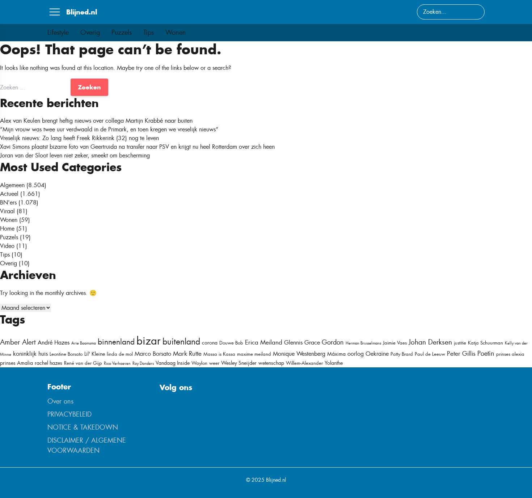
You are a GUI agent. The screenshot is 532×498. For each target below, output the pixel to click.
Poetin (485, 353)
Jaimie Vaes (395, 343)
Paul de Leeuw (430, 354)
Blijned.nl (81, 12)
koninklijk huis (30, 354)
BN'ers (8, 202)
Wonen (175, 32)
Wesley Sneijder (239, 363)
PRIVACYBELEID (69, 414)
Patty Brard (401, 354)
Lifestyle (58, 32)
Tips (148, 32)
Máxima (336, 354)
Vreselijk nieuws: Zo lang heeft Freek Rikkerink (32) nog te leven (79, 138)
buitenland (181, 341)
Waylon (199, 363)
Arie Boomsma (83, 343)
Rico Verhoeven (117, 363)
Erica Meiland (263, 342)
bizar (148, 341)
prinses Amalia (16, 363)
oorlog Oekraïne (368, 354)
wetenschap (271, 363)
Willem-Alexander (304, 363)
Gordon (333, 342)
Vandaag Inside (173, 363)
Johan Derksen (430, 342)
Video (7, 246)
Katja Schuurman (485, 343)
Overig (90, 32)
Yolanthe (334, 363)
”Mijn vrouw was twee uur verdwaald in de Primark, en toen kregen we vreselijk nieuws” (109, 129)
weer (214, 363)
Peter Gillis (461, 354)
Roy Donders (143, 363)
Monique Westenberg (299, 354)
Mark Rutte (187, 354)
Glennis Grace (302, 342)
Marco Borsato (153, 354)
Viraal (7, 211)
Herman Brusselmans (363, 343)
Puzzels (121, 32)
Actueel (9, 194)
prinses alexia (510, 354)
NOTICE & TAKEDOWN (82, 427)
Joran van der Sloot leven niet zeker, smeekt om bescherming (75, 155)
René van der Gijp (83, 363)
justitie (460, 343)
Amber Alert (18, 342)
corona (210, 342)
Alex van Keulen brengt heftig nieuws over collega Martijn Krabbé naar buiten (96, 120)
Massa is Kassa (219, 354)
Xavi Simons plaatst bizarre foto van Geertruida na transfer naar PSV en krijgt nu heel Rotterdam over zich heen (137, 147)
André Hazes (53, 342)
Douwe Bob (231, 343)
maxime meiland (254, 354)
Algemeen (12, 185)
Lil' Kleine (94, 354)
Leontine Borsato (66, 354)
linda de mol (120, 354)
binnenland (116, 342)
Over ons (60, 401)
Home (7, 228)
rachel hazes (48, 363)
